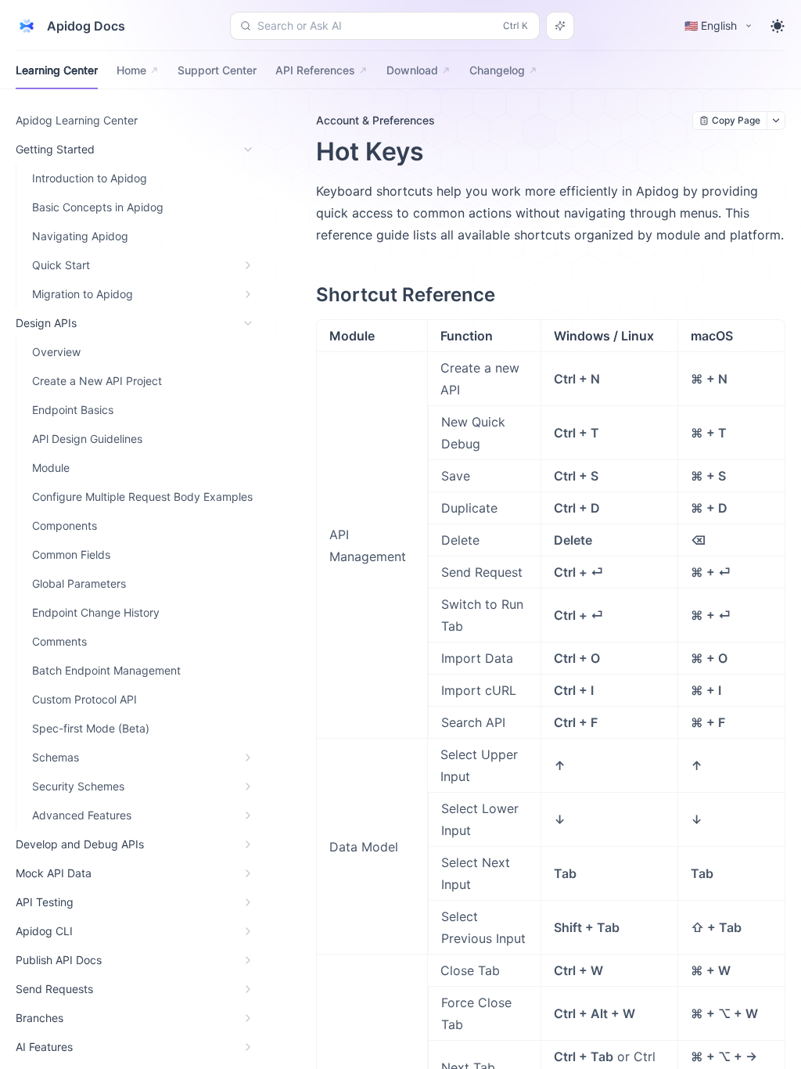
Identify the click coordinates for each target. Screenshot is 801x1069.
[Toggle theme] (777, 26)
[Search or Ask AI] (560, 26)
